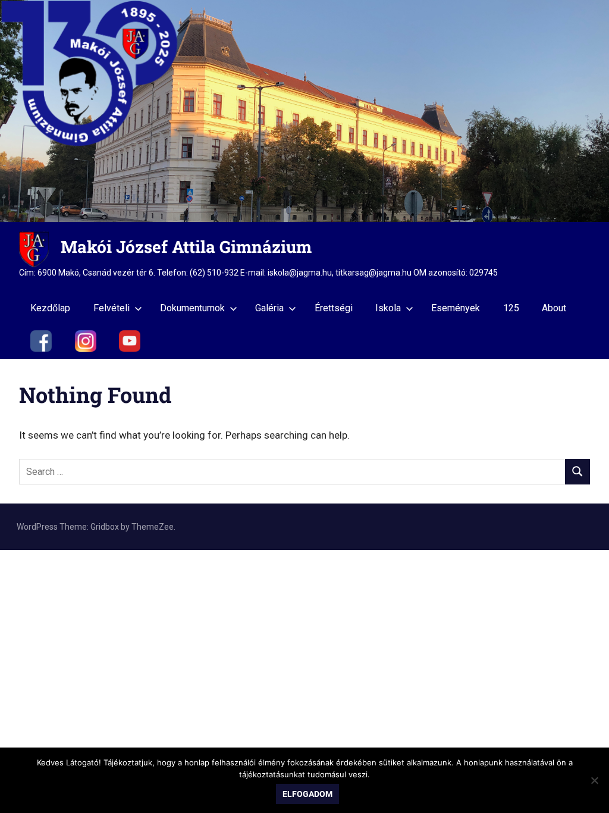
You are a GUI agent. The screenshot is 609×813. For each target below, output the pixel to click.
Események (455, 308)
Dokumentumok (192, 308)
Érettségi (334, 308)
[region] (304, 111)
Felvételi (111, 308)
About (554, 308)
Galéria (269, 308)
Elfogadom (307, 794)
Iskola (388, 308)
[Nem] (594, 780)
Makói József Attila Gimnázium (186, 247)
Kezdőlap (50, 308)
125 (511, 308)
